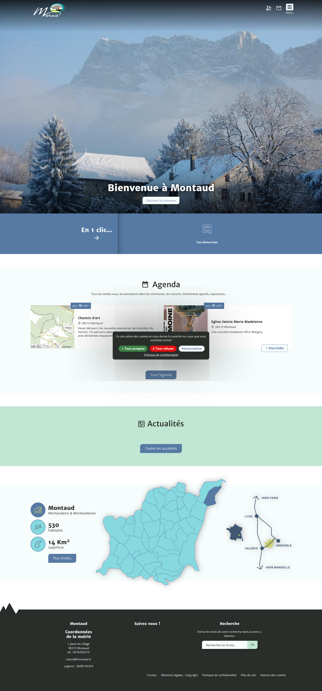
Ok (252, 644)
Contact (152, 675)
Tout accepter (134, 348)
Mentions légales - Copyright (179, 675)
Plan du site (248, 675)
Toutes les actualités (161, 448)
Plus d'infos (62, 558)
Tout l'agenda (161, 375)
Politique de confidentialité (219, 675)
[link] (278, 9)
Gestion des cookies (273, 675)
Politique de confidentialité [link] (161, 354)
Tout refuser (164, 348)
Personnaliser (191, 348)
